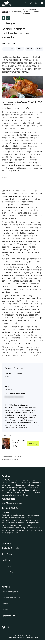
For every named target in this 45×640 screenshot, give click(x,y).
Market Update (7, 572)
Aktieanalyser (15, 12)
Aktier (20, 49)
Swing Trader (7, 554)
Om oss (5, 610)
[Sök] (26, 3)
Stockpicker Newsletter (10, 548)
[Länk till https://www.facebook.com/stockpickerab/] (3, 627)
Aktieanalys (8, 49)
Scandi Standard (15, 368)
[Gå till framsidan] (6, 3)
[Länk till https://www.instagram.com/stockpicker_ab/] (8, 627)
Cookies (5, 604)
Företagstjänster (9, 616)
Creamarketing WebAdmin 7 (27, 637)
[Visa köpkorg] (36, 3)
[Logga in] (31, 3)
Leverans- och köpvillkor (11, 598)
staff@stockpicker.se (12, 503)
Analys (29, 49)
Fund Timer (6, 560)
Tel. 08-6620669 (10, 508)
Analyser (5, 12)
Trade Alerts (6, 566)
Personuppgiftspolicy (10, 592)
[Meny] (42, 3)
